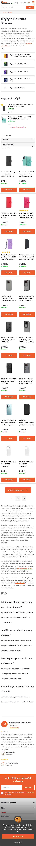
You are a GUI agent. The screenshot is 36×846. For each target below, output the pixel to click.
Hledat (30, 7)
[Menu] (33, 2)
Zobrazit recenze (14, 727)
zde (17, 832)
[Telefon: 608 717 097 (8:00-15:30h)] (21, 2)
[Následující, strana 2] (18, 498)
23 (24, 498)
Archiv (3, 812)
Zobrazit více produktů (17, 127)
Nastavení (18, 843)
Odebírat (28, 787)
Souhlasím (19, 836)
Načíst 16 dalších (16, 490)
